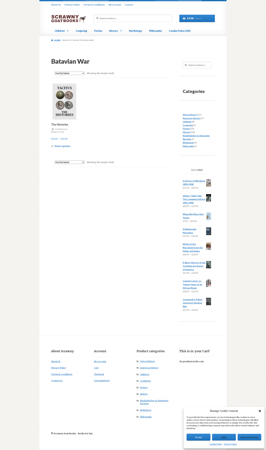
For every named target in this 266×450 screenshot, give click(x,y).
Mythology (135, 30)
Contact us (56, 380)
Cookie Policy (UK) (179, 30)
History (113, 30)
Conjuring (81, 30)
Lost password (101, 380)
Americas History (149, 368)
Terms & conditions (94, 4)
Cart (96, 368)
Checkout (99, 374)
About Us (56, 4)
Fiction (98, 30)
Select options (62, 146)
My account (115, 4)
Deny (224, 437)
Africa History (147, 361)
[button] (259, 411)
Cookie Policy (216, 444)
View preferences (249, 437)
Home (57, 40)
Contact (129, 4)
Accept (198, 437)
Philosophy (155, 30)
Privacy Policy (230, 444)
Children (60, 30)
